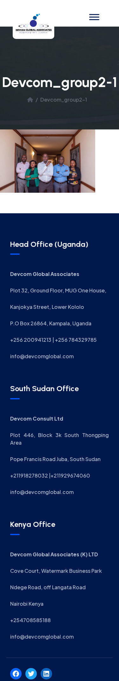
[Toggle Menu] (94, 17)
